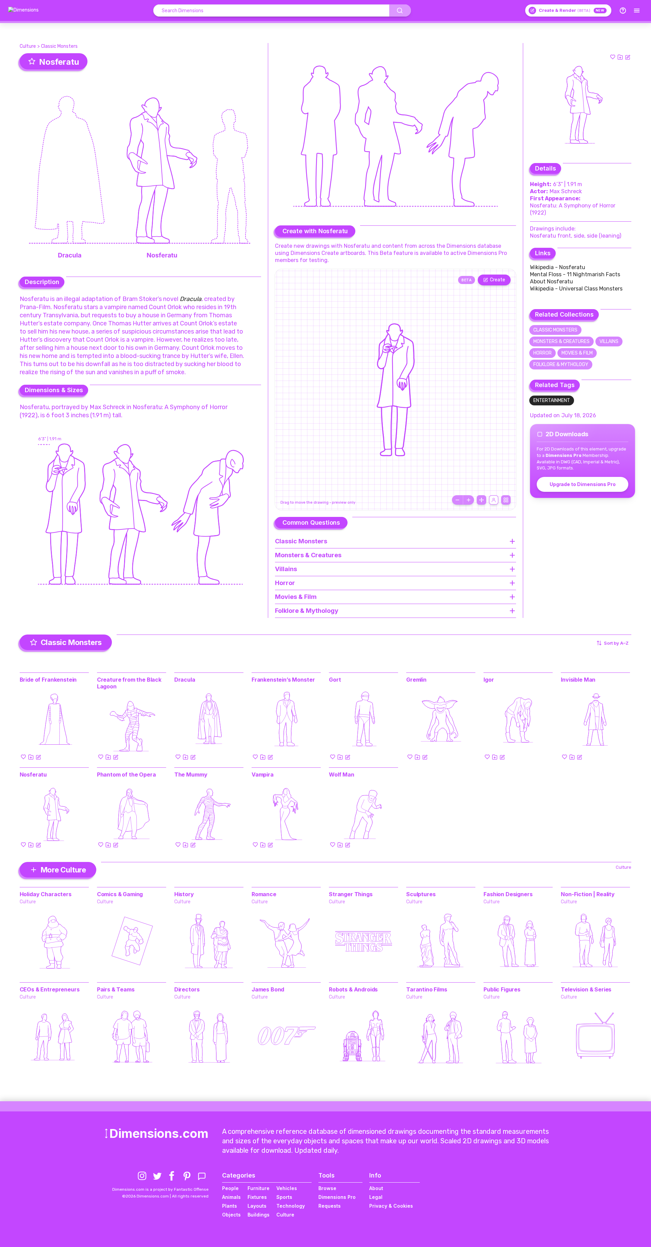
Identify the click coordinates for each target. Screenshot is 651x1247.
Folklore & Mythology (560, 364)
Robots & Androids (353, 989)
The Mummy (191, 774)
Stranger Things (351, 894)
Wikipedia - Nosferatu (557, 267)
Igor (489, 679)
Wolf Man (341, 774)
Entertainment (551, 400)
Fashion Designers (508, 894)
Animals (231, 1197)
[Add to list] (620, 57)
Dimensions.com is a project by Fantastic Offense (160, 1189)
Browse (327, 1188)
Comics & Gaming (120, 894)
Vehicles (286, 1188)
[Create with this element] (627, 57)
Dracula (184, 679)
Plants (229, 1206)
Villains (608, 341)
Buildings (259, 1215)
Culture (28, 46)
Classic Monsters (59, 46)
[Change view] (506, 500)
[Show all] (481, 500)
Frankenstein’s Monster (283, 679)
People (230, 1188)
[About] (623, 10)
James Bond (268, 989)
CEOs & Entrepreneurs (50, 989)
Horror (542, 353)
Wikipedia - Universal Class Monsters (576, 288)
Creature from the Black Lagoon (129, 683)
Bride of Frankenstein (48, 679)
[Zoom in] (468, 500)
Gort (335, 679)
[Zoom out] (457, 500)
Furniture (259, 1188)
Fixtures (257, 1197)
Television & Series (586, 989)
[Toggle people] (493, 500)
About (376, 1188)
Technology (290, 1206)
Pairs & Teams (116, 989)
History (184, 894)
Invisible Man (578, 679)
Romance (264, 894)
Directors (187, 989)
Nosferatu (33, 774)
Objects (231, 1215)
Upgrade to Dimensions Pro (583, 484)
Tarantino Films (426, 989)
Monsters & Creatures (561, 341)
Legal (375, 1197)
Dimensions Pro (337, 1197)
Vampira (263, 774)
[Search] (400, 10)
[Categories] (637, 10)
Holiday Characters (46, 894)
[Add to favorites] (612, 57)
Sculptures (420, 894)
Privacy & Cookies (391, 1206)
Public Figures (502, 989)
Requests (329, 1206)
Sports (284, 1197)
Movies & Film (577, 353)
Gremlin (416, 679)
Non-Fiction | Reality (588, 894)
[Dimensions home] (23, 10)
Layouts (257, 1206)
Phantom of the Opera (126, 774)
